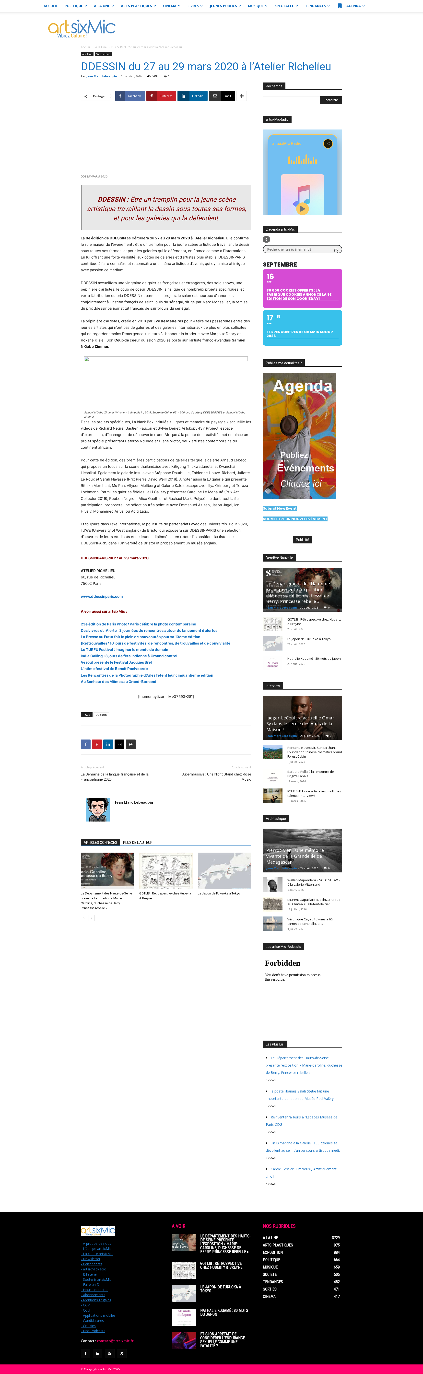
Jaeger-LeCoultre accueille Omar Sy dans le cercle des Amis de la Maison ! (300, 723)
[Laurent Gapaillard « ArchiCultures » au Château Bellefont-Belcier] (272, 904)
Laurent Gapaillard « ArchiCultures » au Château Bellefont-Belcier (314, 901)
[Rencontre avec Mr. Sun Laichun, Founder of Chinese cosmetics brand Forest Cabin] (272, 752)
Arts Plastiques (136, 5)
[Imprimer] (131, 744)
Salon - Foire (103, 54)
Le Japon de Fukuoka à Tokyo (219, 893)
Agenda (353, 5)
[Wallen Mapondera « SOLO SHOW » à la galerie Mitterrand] (272, 884)
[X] (122, 1353)
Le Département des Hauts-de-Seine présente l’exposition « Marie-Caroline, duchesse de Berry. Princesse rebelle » (298, 592)
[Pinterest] (97, 744)
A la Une (102, 5)
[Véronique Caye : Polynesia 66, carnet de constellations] (272, 923)
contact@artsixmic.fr (115, 1341)
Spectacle (284, 5)
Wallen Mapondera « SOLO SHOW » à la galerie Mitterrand (313, 882)
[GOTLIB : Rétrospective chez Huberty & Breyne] (166, 871)
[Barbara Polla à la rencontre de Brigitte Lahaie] (272, 776)
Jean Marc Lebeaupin (101, 76)
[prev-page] (84, 918)
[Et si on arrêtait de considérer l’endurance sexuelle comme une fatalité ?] (184, 1340)
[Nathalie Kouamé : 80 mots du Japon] (272, 663)
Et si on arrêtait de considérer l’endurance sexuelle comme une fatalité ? (222, 1340)
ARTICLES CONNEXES (100, 843)
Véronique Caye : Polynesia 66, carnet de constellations (310, 921)
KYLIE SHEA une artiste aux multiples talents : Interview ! (314, 793)
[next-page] (92, 918)
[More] (241, 96)
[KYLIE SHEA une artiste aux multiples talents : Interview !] (272, 795)
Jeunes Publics (223, 5)
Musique (256, 5)
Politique (74, 5)
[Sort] (266, 239)
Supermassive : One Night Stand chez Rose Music (216, 777)
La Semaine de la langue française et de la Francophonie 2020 (115, 777)
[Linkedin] (108, 744)
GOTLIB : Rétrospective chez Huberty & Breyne (221, 1265)
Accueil (51, 5)
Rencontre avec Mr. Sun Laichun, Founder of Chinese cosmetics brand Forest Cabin (314, 752)
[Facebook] (86, 744)
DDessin (101, 714)
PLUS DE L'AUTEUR (138, 843)
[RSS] (109, 1353)
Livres (193, 5)
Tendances (315, 5)
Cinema (169, 5)
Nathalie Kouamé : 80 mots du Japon (314, 658)
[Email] (119, 744)
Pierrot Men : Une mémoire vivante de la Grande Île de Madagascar (295, 856)
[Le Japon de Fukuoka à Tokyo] (224, 871)
